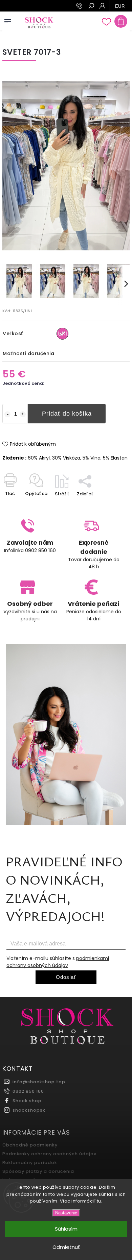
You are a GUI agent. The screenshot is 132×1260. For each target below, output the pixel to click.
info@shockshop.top (39, 1082)
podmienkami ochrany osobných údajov (57, 962)
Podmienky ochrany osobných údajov (49, 1154)
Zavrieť (110, 505)
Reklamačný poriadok (29, 1162)
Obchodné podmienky (30, 1145)
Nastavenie (66, 1212)
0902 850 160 (28, 1091)
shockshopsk (29, 1110)
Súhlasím (66, 1228)
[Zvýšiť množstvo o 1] (23, 414)
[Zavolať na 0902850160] (80, 6)
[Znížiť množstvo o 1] (7, 414)
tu (99, 1201)
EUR (120, 6)
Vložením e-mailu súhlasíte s (57, 962)
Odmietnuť (66, 1247)
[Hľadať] (91, 6)
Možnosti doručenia (28, 353)
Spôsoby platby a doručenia (38, 1171)
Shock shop (27, 1101)
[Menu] (8, 20)
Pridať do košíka (67, 413)
